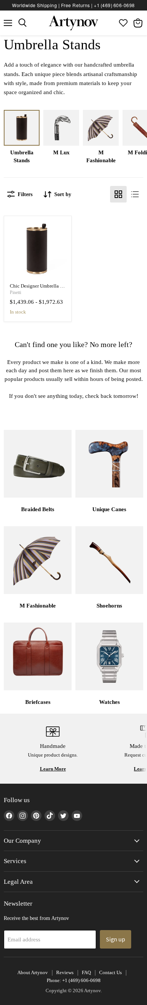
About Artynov (32, 972)
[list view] (135, 194)
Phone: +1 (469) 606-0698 (74, 980)
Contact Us (110, 972)
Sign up (115, 939)
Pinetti (15, 292)
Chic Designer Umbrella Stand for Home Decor (57, 286)
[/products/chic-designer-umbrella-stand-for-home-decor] (37, 249)
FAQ (86, 972)
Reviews (65, 972)
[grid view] (118, 194)
